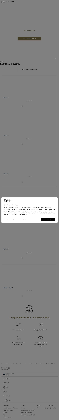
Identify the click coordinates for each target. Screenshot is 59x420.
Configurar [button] (11, 219)
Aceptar (48, 219)
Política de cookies (23, 214)
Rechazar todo (26, 219)
